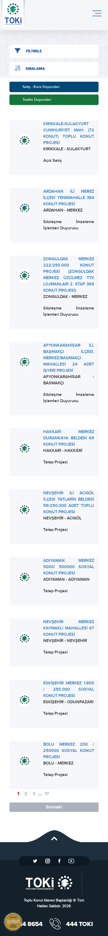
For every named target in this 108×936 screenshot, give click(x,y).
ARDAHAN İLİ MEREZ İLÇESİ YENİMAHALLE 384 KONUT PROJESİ (68, 198)
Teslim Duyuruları (37, 99)
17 (47, 794)
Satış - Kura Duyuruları (41, 87)
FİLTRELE (34, 51)
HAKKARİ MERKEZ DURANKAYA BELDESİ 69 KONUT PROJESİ (68, 438)
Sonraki (54, 807)
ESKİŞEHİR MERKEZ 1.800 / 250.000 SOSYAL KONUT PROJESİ (68, 689)
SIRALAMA (35, 69)
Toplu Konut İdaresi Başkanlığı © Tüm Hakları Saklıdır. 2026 (54, 903)
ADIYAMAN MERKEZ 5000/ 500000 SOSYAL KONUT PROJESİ (68, 567)
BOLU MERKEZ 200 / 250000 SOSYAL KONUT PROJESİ (68, 751)
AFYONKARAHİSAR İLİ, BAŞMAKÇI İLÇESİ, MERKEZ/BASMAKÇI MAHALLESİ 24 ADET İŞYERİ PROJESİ (68, 358)
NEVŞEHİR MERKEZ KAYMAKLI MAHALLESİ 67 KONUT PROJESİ (68, 628)
